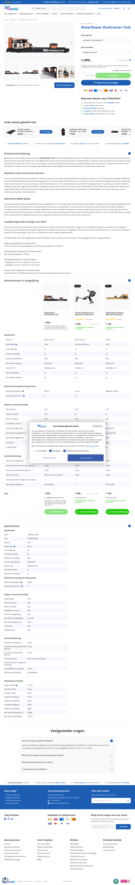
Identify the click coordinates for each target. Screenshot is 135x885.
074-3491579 (54, 800)
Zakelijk (116, 8)
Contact (7, 844)
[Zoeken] (128, 800)
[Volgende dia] (71, 42)
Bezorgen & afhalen (13, 798)
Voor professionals (110, 844)
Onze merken (42, 850)
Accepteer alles (86, 458)
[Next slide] (129, 132)
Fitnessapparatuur (26, 14)
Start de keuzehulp (63, 85)
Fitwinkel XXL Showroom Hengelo (83, 853)
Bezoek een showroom (85, 14)
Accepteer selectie (49, 458)
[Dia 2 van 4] (30, 72)
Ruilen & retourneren (13, 800)
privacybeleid (94, 446)
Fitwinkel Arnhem (77, 850)
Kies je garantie (86, 35)
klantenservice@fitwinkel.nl (60, 803)
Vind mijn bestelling (13, 795)
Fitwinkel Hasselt (76, 869)
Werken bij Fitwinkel (45, 847)
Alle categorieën (10, 14)
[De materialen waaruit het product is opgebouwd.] (16, 344)
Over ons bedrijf (43, 844)
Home (6, 20)
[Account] (124, 8)
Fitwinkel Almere (76, 847)
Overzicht (98, 426)
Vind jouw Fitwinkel (105, 8)
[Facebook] (5, 819)
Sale (98, 14)
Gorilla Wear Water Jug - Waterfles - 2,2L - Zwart (78, 130)
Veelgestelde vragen (12, 859)
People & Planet (43, 856)
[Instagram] (9, 819)
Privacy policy (37, 881)
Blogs (39, 859)
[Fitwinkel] (9, 881)
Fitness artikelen (42, 14)
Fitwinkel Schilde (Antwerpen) (81, 866)
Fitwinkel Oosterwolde (79, 859)
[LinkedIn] (12, 819)
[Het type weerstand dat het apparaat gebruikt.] (23, 391)
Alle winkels (74, 844)
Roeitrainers (13, 20)
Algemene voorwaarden (25, 881)
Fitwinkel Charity (43, 853)
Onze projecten (109, 850)
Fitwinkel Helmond (77, 856)
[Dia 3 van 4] (48, 72)
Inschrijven (123, 827)
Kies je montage (87, 47)
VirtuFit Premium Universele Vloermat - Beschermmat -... (25, 130)
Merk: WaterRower (87, 24)
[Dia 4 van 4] (66, 72)
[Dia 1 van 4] (12, 72)
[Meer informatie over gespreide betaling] (130, 60)
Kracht (54, 14)
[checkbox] (39, 451)
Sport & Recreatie (67, 14)
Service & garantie (12, 803)
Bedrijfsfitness (108, 847)
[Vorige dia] (7, 42)
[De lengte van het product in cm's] (16, 685)
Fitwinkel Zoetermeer (78, 862)
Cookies (45, 881)
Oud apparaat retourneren (15, 856)
